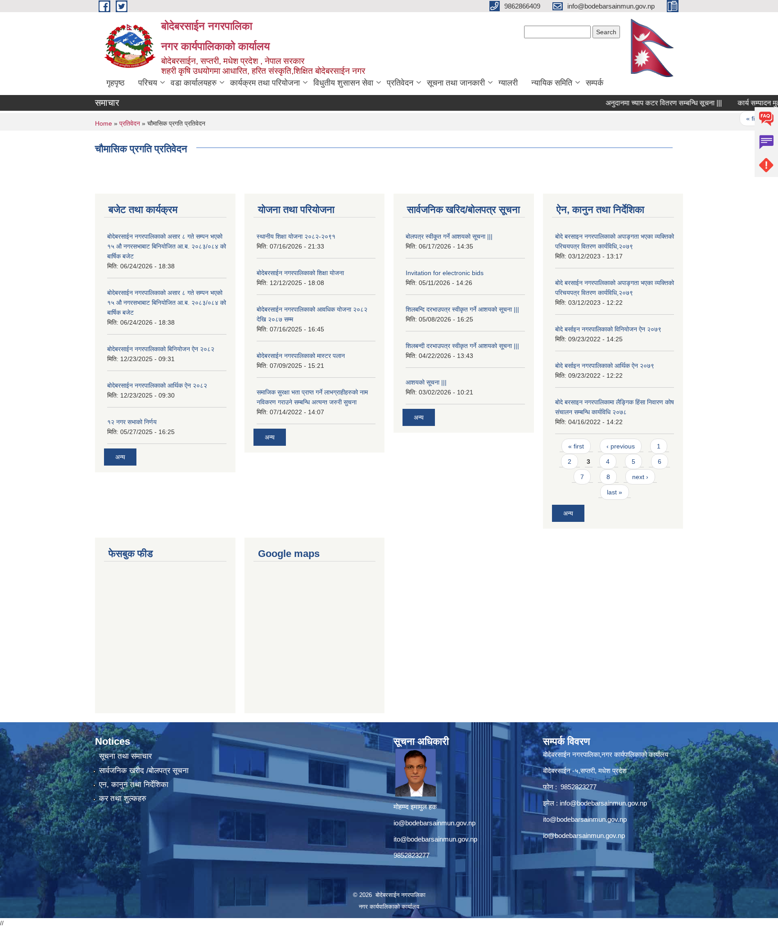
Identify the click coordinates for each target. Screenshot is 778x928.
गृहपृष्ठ (115, 82)
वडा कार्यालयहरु (194, 82)
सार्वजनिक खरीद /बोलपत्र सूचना (144, 770)
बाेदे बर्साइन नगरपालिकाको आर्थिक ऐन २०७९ (604, 365)
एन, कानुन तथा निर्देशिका (133, 784)
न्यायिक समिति (551, 82)
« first (738, 118)
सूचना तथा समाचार (125, 756)
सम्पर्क (594, 82)
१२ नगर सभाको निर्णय (132, 422)
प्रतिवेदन (400, 82)
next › (640, 476)
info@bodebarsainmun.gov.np (603, 803)
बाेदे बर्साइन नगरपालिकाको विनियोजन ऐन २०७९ (608, 329)
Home (103, 123)
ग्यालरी (508, 82)
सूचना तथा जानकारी (456, 82)
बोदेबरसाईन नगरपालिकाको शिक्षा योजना (300, 272)
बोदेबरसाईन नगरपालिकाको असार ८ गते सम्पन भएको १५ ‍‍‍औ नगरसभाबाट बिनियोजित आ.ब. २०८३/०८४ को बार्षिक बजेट (166, 246)
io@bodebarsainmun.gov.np (434, 823)
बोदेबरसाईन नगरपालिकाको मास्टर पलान (301, 355)
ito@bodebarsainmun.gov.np (435, 839)
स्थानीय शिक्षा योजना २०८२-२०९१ (296, 236)
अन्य (120, 457)
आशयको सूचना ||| (426, 382)
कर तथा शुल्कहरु (122, 798)
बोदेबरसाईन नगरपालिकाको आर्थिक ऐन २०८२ (157, 385)
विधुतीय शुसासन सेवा (343, 82)
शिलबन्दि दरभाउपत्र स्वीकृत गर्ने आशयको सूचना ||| (462, 309)
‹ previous (620, 446)
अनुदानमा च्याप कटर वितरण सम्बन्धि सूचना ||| (648, 103)
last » (614, 492)
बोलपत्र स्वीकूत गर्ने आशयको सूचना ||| (449, 236)
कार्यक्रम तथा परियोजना (265, 82)
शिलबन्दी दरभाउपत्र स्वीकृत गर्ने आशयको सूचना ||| (462, 345)
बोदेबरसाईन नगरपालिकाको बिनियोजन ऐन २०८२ (160, 349)
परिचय (147, 82)
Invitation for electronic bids (445, 272)
